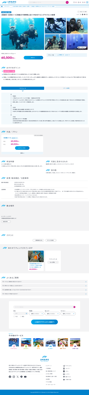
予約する (33, 57)
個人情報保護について (51, 371)
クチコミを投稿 (50, 240)
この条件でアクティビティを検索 (44, 322)
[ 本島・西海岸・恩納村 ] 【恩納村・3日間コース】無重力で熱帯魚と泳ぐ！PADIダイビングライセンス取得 (33, 6)
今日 (16, 316)
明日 (23, 316)
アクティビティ (7, 6)
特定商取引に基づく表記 (51, 376)
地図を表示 (5, 221)
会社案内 (48, 379)
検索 (67, 2)
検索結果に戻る (38, 240)
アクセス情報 (49, 382)
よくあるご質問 (49, 373)
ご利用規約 (48, 368)
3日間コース (64, 54)
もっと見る (82, 47)
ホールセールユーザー (51, 384)
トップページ (48, 365)
